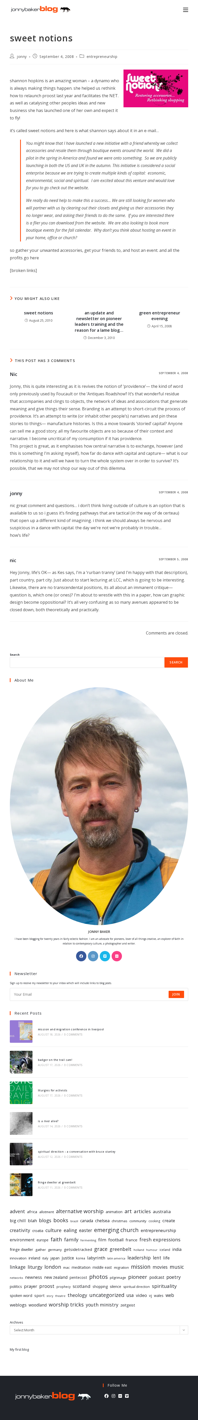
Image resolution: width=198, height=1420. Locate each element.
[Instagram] (93, 956)
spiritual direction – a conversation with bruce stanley (77, 1151)
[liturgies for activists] (21, 1093)
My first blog (19, 1349)
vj (150, 1295)
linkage (18, 1267)
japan (55, 1258)
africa (32, 1211)
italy (45, 1258)
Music (177, 1266)
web (170, 1295)
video (141, 1295)
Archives (16, 1322)
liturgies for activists (53, 1090)
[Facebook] (81, 956)
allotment (46, 1212)
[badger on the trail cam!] (21, 1062)
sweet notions (38, 313)
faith (56, 1239)
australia (162, 1211)
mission (141, 1266)
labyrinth (96, 1258)
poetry (173, 1277)
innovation (18, 1258)
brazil (74, 1221)
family (71, 1239)
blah (32, 1220)
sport (39, 1295)
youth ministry (102, 1305)
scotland (81, 1286)
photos (98, 1276)
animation (114, 1211)
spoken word (21, 1295)
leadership (139, 1258)
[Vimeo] (105, 956)
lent (157, 1258)
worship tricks (66, 1304)
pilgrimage (118, 1277)
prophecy (63, 1287)
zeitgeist (127, 1305)
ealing (70, 1230)
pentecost (78, 1277)
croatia (37, 1230)
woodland (38, 1305)
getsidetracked (78, 1249)
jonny (22, 56)
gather (40, 1249)
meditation (81, 1267)
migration (121, 1267)
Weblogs (18, 1305)
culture (53, 1230)
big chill (18, 1220)
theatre (60, 1296)
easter (85, 1230)
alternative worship (80, 1211)
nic (13, 560)
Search (15, 654)
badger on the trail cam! (55, 1060)
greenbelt (120, 1249)
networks (16, 1278)
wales (158, 1295)
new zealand (56, 1277)
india (177, 1249)
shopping (100, 1286)
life (166, 1258)
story (50, 1296)
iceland (165, 1250)
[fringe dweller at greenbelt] (21, 1184)
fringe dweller (21, 1249)
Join (176, 994)
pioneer (137, 1276)
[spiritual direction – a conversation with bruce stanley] (21, 1154)
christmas (119, 1221)
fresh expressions (159, 1239)
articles (142, 1211)
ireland (34, 1257)
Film (102, 1240)
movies (160, 1267)
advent (17, 1211)
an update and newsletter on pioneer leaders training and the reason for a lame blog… (99, 321)
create (168, 1220)
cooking (154, 1221)
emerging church (116, 1230)
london (52, 1267)
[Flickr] (117, 956)
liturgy (35, 1267)
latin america (116, 1258)
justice (68, 1258)
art (128, 1211)
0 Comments (73, 1034)
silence (115, 1286)
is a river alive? (48, 1121)
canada (86, 1220)
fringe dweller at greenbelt (57, 1182)
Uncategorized (106, 1294)
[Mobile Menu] (185, 9)
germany (55, 1249)
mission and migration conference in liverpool (71, 1029)
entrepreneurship (102, 56)
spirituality (164, 1286)
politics (16, 1286)
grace (101, 1248)
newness (33, 1277)
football (115, 1240)
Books (60, 1220)
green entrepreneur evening (159, 315)
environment (22, 1240)
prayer (30, 1286)
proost (46, 1286)
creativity (20, 1230)
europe (42, 1239)
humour (152, 1250)
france (131, 1239)
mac (66, 1267)
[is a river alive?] (21, 1123)
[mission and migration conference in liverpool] (21, 1031)
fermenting (88, 1240)
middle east (102, 1267)
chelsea (102, 1220)
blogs (45, 1220)
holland (139, 1250)
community (137, 1221)
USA (130, 1295)
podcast (156, 1277)
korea (80, 1258)
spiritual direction (136, 1287)
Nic (13, 374)
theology (77, 1295)
